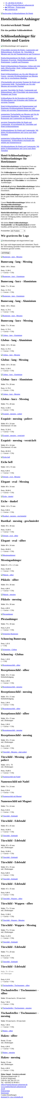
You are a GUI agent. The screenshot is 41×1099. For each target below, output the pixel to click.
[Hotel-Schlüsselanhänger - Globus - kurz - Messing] (10, 394)
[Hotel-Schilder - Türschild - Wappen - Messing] (12, 920)
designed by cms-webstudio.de (12, 1097)
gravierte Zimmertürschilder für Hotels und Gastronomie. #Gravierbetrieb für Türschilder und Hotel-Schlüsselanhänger (19, 124)
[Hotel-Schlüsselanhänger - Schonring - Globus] (9, 650)
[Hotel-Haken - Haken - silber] (7, 1031)
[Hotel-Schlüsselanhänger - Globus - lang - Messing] (10, 355)
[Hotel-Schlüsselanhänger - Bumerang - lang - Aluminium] (12, 296)
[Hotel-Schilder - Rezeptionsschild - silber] (10, 665)
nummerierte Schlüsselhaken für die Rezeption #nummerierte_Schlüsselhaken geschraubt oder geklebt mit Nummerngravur (18, 140)
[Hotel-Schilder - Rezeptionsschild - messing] (11, 687)
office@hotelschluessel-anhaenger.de (19, 5)
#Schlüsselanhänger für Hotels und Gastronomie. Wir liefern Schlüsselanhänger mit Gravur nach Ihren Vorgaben (20, 148)
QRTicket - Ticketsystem (15, 7)
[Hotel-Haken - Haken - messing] (8, 1053)
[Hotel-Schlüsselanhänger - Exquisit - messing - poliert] (11, 414)
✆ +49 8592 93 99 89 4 (14, 3)
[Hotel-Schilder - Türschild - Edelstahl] (9, 816)
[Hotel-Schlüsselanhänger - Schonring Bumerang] (9, 634)
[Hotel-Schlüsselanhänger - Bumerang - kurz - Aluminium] (12, 276)
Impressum (5, 1093)
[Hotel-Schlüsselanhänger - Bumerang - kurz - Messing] (11, 316)
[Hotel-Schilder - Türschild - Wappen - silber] (11, 899)
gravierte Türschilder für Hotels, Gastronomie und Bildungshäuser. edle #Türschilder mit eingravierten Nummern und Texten (19, 92)
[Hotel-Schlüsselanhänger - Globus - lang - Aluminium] (11, 335)
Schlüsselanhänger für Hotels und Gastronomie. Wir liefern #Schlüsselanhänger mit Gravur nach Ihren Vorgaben (19, 132)
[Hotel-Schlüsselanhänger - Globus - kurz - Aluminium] (11, 375)
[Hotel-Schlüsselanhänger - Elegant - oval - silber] (9, 536)
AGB (3, 1089)
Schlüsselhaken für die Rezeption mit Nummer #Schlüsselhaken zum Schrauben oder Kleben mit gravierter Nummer (19, 100)
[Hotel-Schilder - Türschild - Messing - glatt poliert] (14, 752)
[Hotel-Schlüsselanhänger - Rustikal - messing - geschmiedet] (13, 516)
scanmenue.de (11, 9)
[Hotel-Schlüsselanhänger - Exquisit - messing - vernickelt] (12, 436)
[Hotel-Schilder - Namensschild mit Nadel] (10, 777)
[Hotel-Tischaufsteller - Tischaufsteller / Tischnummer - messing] (16, 1008)
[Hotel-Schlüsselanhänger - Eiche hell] (5, 457)
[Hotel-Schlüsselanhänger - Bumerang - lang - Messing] (11, 257)
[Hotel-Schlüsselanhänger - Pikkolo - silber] (7, 575)
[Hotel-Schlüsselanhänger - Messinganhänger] (8, 555)
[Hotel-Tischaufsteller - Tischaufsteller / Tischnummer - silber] (15, 985)
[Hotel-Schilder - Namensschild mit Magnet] (11, 796)
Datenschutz (5, 1091)
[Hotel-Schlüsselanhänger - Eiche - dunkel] (7, 496)
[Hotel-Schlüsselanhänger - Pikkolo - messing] (8, 595)
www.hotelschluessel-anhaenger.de (13, 1087)
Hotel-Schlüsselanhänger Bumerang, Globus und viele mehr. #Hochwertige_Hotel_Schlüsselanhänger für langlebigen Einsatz (20, 68)
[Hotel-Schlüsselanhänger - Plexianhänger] (7, 614)
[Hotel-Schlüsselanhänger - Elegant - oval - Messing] (10, 477)
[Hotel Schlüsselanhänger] (17, 13)
